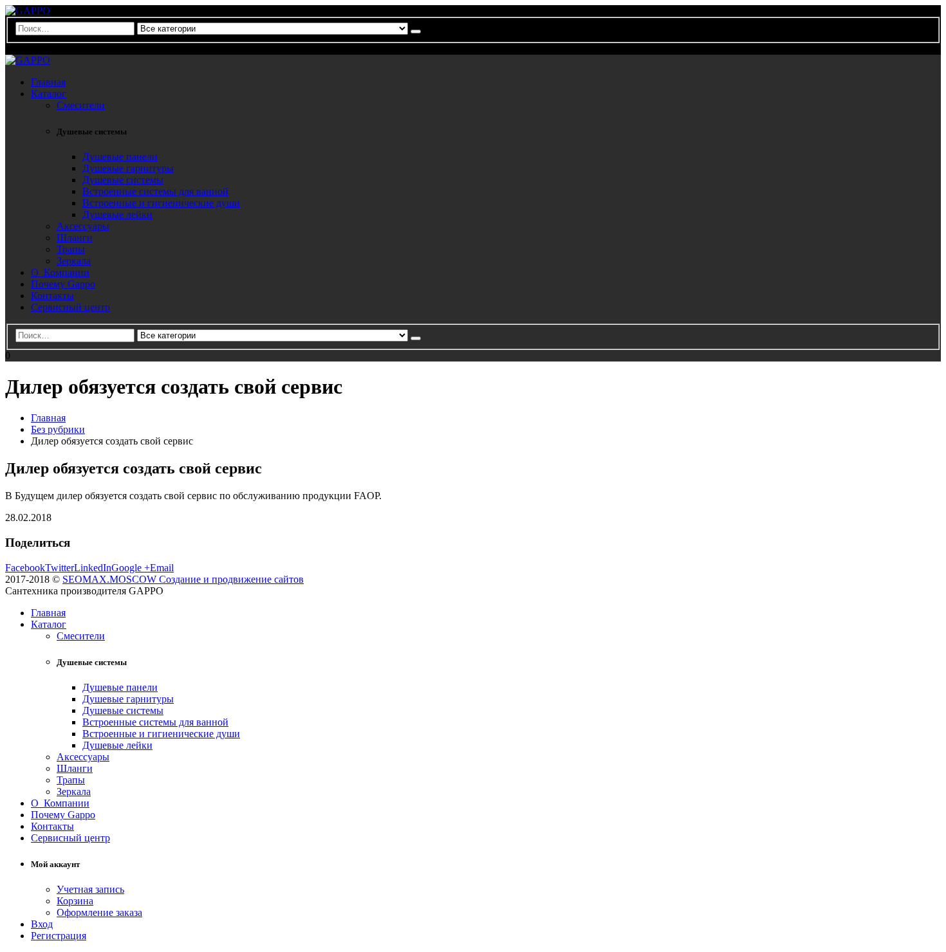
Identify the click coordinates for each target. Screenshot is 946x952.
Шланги (75, 237)
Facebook (25, 567)
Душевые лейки (117, 214)
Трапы (71, 249)
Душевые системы (122, 179)
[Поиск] (416, 31)
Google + (130, 567)
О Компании (60, 272)
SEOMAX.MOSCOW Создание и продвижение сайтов (183, 579)
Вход (42, 924)
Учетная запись (90, 889)
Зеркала (74, 260)
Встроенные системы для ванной (155, 191)
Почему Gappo (63, 284)
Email (162, 567)
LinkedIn (92, 567)
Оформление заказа (99, 912)
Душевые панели (120, 156)
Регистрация (58, 935)
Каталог (48, 93)
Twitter (59, 567)
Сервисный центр (70, 307)
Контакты (52, 295)
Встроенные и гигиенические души (161, 202)
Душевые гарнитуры (128, 168)
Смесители (81, 105)
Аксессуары (83, 226)
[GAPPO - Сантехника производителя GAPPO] (27, 10)
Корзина (75, 900)
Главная (48, 82)
